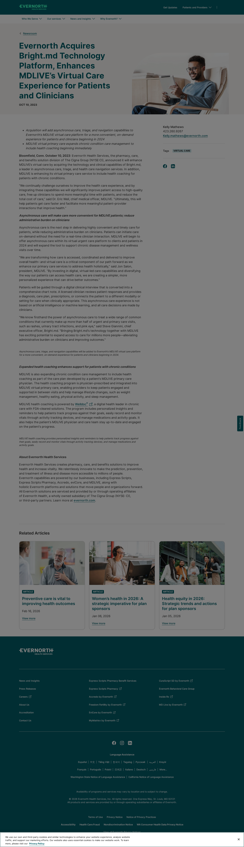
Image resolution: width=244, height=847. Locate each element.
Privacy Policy (36, 843)
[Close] (238, 839)
